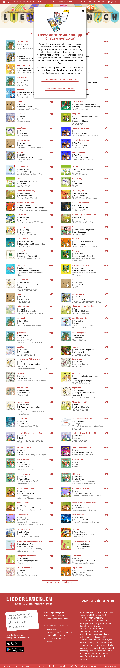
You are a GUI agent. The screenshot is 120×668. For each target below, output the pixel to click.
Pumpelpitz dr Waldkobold (84, 561)
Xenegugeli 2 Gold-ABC (28, 256)
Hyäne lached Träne (26, 220)
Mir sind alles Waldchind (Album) (87, 107)
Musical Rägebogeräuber (84, 546)
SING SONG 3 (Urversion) (84, 493)
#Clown (19, 73)
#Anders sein (84, 174)
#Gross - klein (29, 198)
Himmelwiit (23, 534)
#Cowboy (75, 510)
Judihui (22, 438)
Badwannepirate (25, 268)
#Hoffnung (34, 174)
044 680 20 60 (18, 622)
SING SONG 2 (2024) (26, 493)
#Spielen (28, 109)
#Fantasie (44, 210)
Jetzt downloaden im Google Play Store (60, 79)
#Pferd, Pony (91, 510)
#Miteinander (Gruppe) (25, 498)
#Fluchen (20, 354)
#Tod (30, 536)
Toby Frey (77, 131)
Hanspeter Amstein (26, 92)
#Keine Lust (83, 109)
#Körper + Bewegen (38, 455)
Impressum (26, 666)
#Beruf (38, 510)
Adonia (21, 131)
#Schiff (74, 147)
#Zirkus (33, 73)
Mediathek (86, 2)
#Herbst (19, 49)
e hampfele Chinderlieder (29, 270)
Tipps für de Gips (25, 172)
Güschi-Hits (23, 423)
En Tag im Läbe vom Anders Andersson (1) (28, 286)
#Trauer (19, 380)
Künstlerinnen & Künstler (57, 625)
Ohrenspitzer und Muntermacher (32, 244)
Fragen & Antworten (107, 666)
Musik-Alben (51, 628)
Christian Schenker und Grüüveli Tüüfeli (85, 117)
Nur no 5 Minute (25, 232)
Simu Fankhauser (81, 193)
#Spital (96, 135)
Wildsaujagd (79, 352)
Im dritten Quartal (26, 107)
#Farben (91, 73)
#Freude (20, 121)
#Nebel (26, 49)
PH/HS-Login (100, 2)
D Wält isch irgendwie (27, 311)
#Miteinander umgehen (25, 342)
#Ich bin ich (31, 147)
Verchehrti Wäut (25, 393)
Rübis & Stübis (24, 464)
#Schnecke (21, 426)
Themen (14, 2)
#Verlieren (20, 109)
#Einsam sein (21, 548)
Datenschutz (39, 666)
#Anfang (20, 440)
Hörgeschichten (64, 2)
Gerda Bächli (24, 44)
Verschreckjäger (80, 232)
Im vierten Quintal (81, 285)
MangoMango (79, 196)
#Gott (26, 536)
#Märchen (20, 186)
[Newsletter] (115, 2)
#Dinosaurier (21, 258)
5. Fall (21, 119)
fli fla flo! (77, 172)
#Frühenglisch (77, 428)
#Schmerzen (38, 273)
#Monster (20, 522)
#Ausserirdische (85, 426)
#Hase (74, 135)
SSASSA (22, 56)
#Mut (18, 147)
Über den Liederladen (55, 635)
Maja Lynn (22, 104)
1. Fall (21, 573)
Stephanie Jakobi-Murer (28, 68)
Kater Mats (23, 133)
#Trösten (20, 275)
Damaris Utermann (26, 390)
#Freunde (42, 380)
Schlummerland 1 (81, 520)
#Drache (30, 258)
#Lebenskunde (22, 369)
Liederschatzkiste (81, 208)
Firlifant (22, 309)
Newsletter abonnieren (56, 638)
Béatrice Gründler (26, 242)
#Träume (27, 210)
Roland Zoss (23, 254)
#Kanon (83, 159)
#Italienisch (89, 301)
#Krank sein (81, 135)
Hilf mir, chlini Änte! (81, 311)
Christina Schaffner (26, 544)
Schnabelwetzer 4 (26, 58)
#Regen (89, 198)
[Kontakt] (112, 601)
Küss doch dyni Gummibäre (85, 534)
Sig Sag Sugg (24, 230)
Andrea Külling (24, 193)
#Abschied (76, 159)
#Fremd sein (30, 325)
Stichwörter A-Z (28, 2)
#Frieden (38, 342)
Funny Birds (78, 423)
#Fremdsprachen (23, 61)
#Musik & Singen (23, 313)
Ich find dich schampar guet (30, 95)
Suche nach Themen (55, 615)
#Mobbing (38, 548)
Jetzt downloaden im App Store (60, 88)
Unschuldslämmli (81, 121)
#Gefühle (32, 49)
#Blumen (87, 383)
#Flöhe (95, 198)
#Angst (23, 147)
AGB (15, 666)
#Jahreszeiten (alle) (79, 563)
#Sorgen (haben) (30, 289)
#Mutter (85, 522)
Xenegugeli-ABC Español (83, 270)
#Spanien (33, 159)
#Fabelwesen (77, 260)
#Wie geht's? (76, 313)
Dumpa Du (23, 46)
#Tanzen (33, 61)
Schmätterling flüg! (81, 364)
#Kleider (20, 85)
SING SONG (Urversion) (83, 452)
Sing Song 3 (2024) (81, 133)
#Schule (92, 483)
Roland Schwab (80, 532)
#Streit (74, 481)
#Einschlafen (76, 522)
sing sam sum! (79, 244)
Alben (51, 2)
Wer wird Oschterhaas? (28, 196)
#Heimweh (21, 325)
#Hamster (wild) (30, 222)
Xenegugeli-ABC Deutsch (83, 256)
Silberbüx (22, 116)
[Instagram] (112, 2)
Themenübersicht (51, 582)
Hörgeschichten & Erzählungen (59, 632)
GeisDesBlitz (79, 362)
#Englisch (75, 426)
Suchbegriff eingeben (55, 612)
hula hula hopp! (25, 70)
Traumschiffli (24, 352)
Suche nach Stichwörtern (57, 618)
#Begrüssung (35, 440)
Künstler (42, 2)
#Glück (81, 575)
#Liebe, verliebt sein (86, 455)
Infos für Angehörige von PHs (83, 666)
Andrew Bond (24, 169)
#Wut (26, 97)
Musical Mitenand (26, 546)
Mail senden (18, 626)
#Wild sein (41, 222)
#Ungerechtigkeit (90, 246)
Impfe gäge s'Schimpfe (83, 380)
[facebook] (109, 2)
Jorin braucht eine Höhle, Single (31, 208)
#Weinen (75, 234)
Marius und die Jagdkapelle (85, 104)
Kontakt (49, 641)
